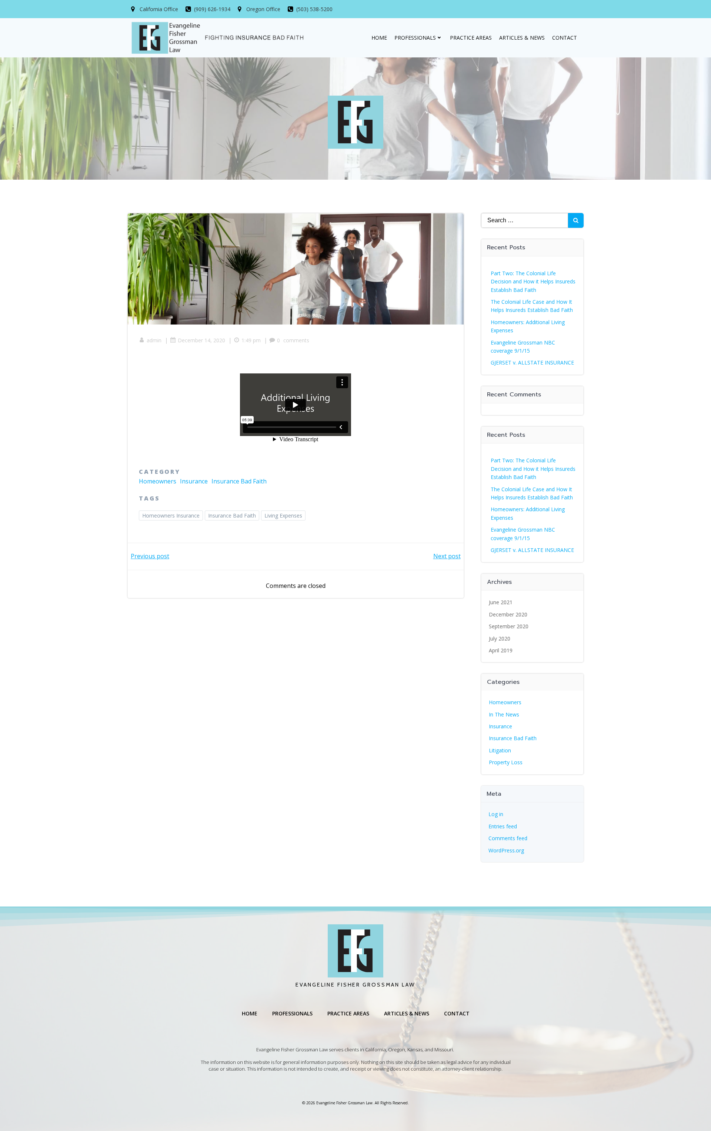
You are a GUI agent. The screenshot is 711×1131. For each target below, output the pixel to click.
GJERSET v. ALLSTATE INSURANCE (532, 362)
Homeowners (157, 481)
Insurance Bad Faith (239, 481)
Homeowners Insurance (171, 515)
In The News (504, 714)
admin (154, 340)
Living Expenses (283, 515)
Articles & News (522, 37)
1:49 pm (251, 340)
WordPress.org (506, 850)
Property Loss (506, 762)
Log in (495, 814)
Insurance (194, 481)
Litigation (500, 750)
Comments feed (507, 838)
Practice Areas (471, 37)
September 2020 (508, 626)
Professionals (415, 37)
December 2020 (508, 614)
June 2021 (501, 602)
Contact (564, 37)
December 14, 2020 (201, 340)
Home (379, 37)
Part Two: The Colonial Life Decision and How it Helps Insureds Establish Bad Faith (533, 281)
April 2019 (501, 650)
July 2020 (499, 638)
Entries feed (502, 826)
